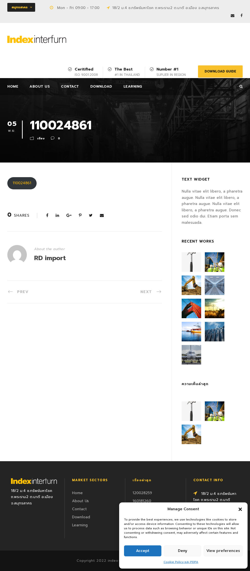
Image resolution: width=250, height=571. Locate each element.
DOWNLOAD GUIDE (220, 71)
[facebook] (241, 15)
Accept (142, 550)
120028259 (142, 493)
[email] (232, 15)
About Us (40, 86)
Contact (70, 86)
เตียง (41, 138)
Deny (182, 550)
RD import (50, 258)
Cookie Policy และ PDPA (181, 562)
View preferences (223, 550)
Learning (133, 86)
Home (12, 86)
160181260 (142, 501)
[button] (240, 509)
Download (101, 86)
